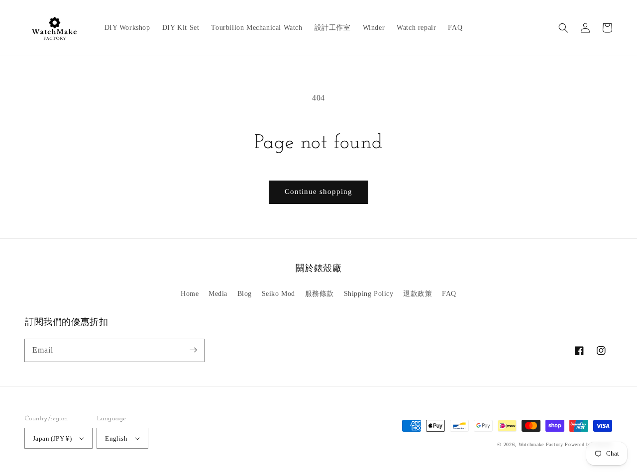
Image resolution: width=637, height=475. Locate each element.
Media (218, 293)
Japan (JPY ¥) (52, 438)
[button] (563, 28)
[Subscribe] (193, 350)
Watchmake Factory (541, 444)
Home (190, 293)
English (116, 438)
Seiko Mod (278, 293)
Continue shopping (318, 191)
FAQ (449, 293)
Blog (244, 293)
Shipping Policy (369, 293)
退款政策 (417, 293)
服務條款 (319, 293)
